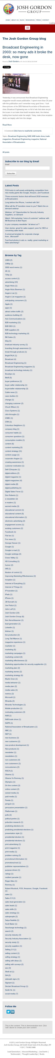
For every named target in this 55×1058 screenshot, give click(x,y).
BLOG (22, 20)
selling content (12, 953)
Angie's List (11, 293)
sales (8, 894)
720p (8, 275)
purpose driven (12, 870)
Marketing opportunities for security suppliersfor (25, 664)
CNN (8, 422)
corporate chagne (13, 458)
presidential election (14, 837)
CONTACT (45, 20)
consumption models (15, 440)
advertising (11, 282)
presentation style (13, 833)
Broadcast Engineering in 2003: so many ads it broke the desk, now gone (27, 52)
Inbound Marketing (29, 1052)
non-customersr (13, 763)
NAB (29, 136)
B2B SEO (10, 326)
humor (9, 565)
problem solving (13, 855)
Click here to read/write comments (27, 131)
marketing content (14, 657)
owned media (12, 793)
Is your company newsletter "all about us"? (22, 224)
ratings (9, 874)
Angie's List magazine (15, 297)
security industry (13, 935)
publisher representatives (16, 866)
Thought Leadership (30, 1054)
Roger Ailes (11, 881)
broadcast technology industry (18, 370)
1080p (9, 264)
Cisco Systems (12, 411)
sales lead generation (15, 902)
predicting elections (14, 826)
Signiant (9, 983)
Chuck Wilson (12, 407)
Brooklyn (10, 374)
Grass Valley (11, 558)
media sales (11, 690)
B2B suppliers (12, 330)
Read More (7, 125)
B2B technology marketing (17, 333)
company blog (12, 429)
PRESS (38, 20)
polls (8, 815)
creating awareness (14, 462)
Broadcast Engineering (17, 136)
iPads (8, 594)
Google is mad (12, 550)
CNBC (9, 418)
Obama (9, 774)
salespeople (11, 916)
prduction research (14, 822)
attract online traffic (14, 311)
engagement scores (14, 525)
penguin (9, 804)
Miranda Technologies (15, 705)
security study (12, 942)
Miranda (10, 701)
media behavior (12, 683)
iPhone (9, 598)
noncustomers (12, 767)
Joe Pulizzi (10, 605)
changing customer (14, 403)
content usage (12, 455)
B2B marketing (13, 322)
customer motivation (14, 466)
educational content (14, 514)
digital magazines (13, 480)
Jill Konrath (11, 602)
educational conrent (14, 510)
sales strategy (12, 913)
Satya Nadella (12, 920)
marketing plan (12, 668)
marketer (10, 646)
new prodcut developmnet (17, 745)
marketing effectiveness (16, 660)
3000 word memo (13, 267)
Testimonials (15, 1054)
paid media (11, 797)
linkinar (9, 631)
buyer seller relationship (16, 385)
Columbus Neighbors (15, 425)
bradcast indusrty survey (16, 345)
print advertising (13, 844)
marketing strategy (14, 675)
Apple (9, 304)
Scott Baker (11, 924)
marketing (10, 650)
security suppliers (13, 946)
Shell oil (9, 972)
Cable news (11, 392)
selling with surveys (14, 964)
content (9, 444)
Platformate (11, 811)
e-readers (10, 503)
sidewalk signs (12, 979)
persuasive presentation (16, 807)
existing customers (14, 528)
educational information (16, 517)
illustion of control (13, 572)
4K (7, 271)
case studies (11, 396)
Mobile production (13, 708)
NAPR (9, 723)
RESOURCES (30, 20)
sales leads (11, 905)
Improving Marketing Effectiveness (20, 576)
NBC (8, 730)
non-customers (12, 760)
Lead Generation (13, 1052)
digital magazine (13, 477)
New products (12, 749)
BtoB (8, 378)
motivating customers (15, 712)
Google (9, 547)
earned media (12, 506)
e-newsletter (11, 499)
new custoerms (12, 741)
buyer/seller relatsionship (16, 389)
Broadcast (10, 359)
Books (42, 1054)
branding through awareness (18, 348)
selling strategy (12, 957)
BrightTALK (11, 355)
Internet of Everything (15, 583)
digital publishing (13, 488)
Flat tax (9, 536)
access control (12, 278)
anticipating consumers (16, 300)
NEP (8, 734)
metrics (9, 694)
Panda (9, 800)
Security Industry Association (18, 939)
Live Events (43, 1052)
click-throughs (12, 414)
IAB (8, 569)
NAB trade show (38, 136)
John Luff (10, 609)
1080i (8, 260)
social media (11, 994)
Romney (10, 885)
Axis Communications (15, 319)
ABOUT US (15, 20)
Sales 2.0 (10, 898)
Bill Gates (10, 337)
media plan (11, 686)
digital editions (12, 473)
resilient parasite (13, 877)
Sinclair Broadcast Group (16, 986)
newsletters (11, 756)
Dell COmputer (12, 469)
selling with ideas (13, 961)
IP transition (11, 591)
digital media (11, 484)
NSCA (9, 771)
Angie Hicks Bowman (15, 289)
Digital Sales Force (14, 492)
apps (8, 308)
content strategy (13, 451)
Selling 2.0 (10, 950)
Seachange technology (15, 928)
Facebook (10, 532)
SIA (8, 975)
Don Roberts (11, 495)
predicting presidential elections (19, 830)
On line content (12, 785)
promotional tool (13, 863)
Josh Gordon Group (14, 616)
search (9, 931)
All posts (6, 152)
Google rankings (13, 554)
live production (12, 635)
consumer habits (13, 433)
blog (8, 341)
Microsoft (10, 697)
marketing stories (13, 672)
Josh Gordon (13, 61)
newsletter (10, 752)
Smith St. (10, 990)
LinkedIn (10, 627)
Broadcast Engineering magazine (25, 139)
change (9, 400)
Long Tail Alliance (13, 639)
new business (12, 738)
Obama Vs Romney (14, 778)
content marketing (14, 447)
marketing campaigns (15, 653)
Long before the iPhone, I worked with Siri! (22, 202)
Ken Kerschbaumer (14, 620)
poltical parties (12, 819)
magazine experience (15, 642)
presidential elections (15, 841)
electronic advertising (15, 521)
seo (8, 968)
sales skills (10, 909)
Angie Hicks (11, 286)
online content (12, 789)
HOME (8, 20)
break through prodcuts (16, 352)
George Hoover (12, 543)
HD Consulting (12, 561)
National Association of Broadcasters (21, 727)
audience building (13, 315)
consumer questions (14, 436)
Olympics (10, 782)
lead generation (13, 624)
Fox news (10, 539)
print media (11, 852)
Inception (10, 580)
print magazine (12, 848)
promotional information (16, 859)
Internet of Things (13, 587)
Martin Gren (11, 679)
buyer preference (13, 381)
